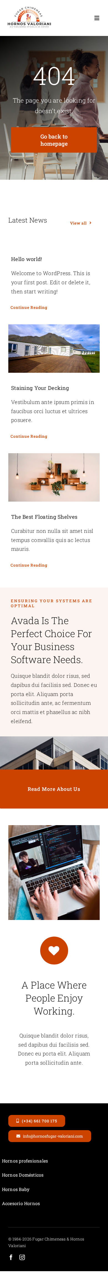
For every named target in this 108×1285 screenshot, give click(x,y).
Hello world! (26, 259)
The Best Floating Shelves (44, 516)
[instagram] (22, 1257)
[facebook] (11, 1257)
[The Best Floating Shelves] (54, 477)
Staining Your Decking (40, 387)
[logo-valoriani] (29, 8)
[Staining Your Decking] (54, 348)
